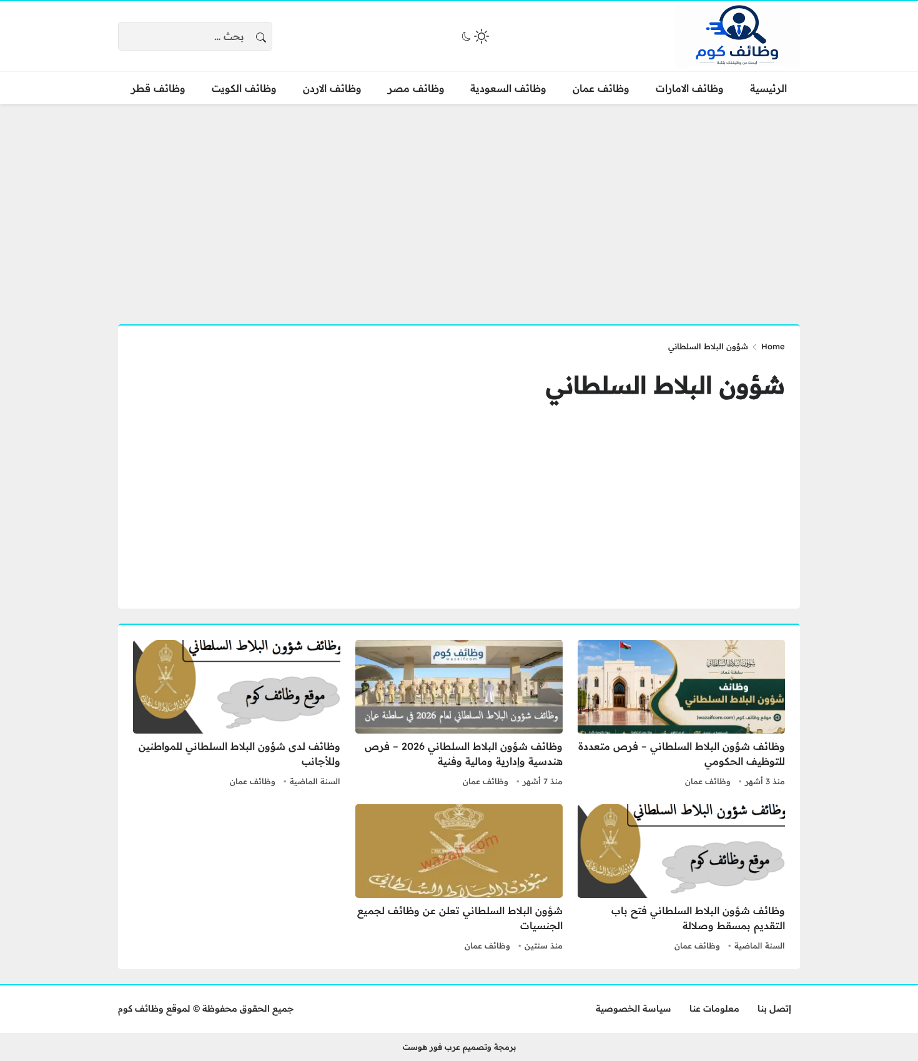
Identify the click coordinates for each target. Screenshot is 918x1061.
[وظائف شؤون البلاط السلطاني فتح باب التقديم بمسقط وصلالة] (681, 879)
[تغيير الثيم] (474, 36)
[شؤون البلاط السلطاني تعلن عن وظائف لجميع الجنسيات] (459, 879)
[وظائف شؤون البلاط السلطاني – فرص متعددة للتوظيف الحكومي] (681, 715)
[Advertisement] (459, 206)
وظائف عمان (708, 781)
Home (773, 346)
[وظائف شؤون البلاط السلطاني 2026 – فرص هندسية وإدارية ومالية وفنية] (459, 715)
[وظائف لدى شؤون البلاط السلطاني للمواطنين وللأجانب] (236, 715)
